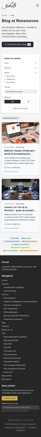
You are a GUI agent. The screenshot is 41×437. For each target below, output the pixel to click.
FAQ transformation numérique (15, 337)
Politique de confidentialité (14, 428)
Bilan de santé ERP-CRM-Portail (16, 316)
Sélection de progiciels (12, 305)
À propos (5, 284)
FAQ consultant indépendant (14, 365)
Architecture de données (12, 319)
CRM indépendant (10, 312)
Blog (3, 323)
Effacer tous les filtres (20, 108)
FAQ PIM (6, 347)
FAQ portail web (9, 351)
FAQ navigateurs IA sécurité (14, 369)
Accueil (4, 15)
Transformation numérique (13, 287)
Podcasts (5, 326)
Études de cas (7, 330)
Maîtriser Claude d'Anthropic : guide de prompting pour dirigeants (20, 153)
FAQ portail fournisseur (12, 358)
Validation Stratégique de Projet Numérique (20, 302)
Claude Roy (20, 147)
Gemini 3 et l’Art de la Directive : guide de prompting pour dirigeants (20, 210)
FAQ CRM (7, 344)
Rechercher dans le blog (19, 44)
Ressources (8, 372)
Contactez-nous (9, 398)
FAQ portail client (10, 354)
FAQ (3, 333)
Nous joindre (7, 376)
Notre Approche (9, 298)
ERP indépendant (10, 309)
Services (5, 294)
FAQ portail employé (11, 362)
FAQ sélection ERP (11, 340)
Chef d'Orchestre (10, 291)
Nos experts (6, 379)
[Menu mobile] (37, 5)
